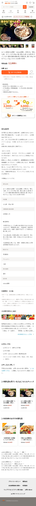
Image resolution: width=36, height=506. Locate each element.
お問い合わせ (28, 489)
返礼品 (3, 12)
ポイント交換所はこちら (19, 115)
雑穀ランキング (18, 463)
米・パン (16, 452)
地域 (18, 12)
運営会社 (25, 481)
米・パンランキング (6, 463)
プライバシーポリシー (15, 481)
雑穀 (23, 452)
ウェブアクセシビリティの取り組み (13, 489)
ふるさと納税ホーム (6, 452)
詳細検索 (31, 7)
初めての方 (32, 12)
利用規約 (25, 485)
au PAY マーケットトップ (18, 493)
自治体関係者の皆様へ (15, 485)
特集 (25, 12)
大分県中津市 (8, 16)
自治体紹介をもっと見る (25, 334)
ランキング (10, 12)
